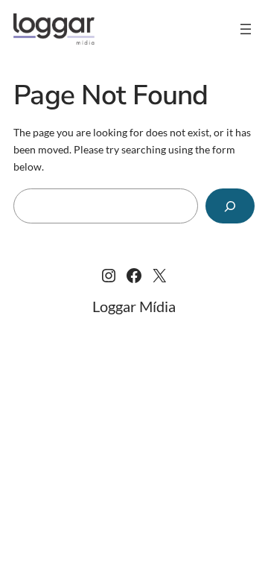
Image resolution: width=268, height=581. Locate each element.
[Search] (230, 205)
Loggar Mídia (134, 306)
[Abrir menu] (246, 29)
